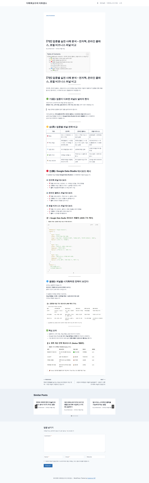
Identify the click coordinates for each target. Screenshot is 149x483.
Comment (48, 436)
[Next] (113, 406)
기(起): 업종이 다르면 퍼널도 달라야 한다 (62, 58)
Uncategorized (50, 15)
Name (46, 457)
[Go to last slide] (36, 406)
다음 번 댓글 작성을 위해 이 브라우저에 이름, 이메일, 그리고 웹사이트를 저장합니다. (67, 461)
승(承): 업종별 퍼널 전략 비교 (59, 60)
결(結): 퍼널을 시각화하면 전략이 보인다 (62, 68)
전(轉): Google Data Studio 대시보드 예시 (62, 62)
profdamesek (51, 48)
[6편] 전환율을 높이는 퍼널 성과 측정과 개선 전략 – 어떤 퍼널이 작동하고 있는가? (58, 382)
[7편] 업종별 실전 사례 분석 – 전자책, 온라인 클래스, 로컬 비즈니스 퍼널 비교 (68, 56)
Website (89, 457)
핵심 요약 (56, 70)
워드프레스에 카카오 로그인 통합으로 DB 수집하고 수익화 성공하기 (74, 404)
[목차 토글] (86, 54)
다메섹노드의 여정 (112, 3)
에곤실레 (102, 3)
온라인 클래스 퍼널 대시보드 (60, 65)
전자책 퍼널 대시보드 (58, 63)
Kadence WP (92, 478)
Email (68, 457)
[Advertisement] (74, 28)
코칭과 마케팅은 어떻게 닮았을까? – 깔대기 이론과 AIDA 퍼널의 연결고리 (91, 382)
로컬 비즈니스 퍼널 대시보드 (60, 67)
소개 (120, 3)
